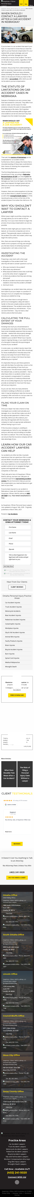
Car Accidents (13, 514)
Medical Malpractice (12, 662)
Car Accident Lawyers (17, 1144)
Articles (23, 8)
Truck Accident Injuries (13, 607)
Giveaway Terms (17, 1193)
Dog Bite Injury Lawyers (17, 1162)
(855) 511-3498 (17, 1046)
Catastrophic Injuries (12, 624)
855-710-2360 (16, 1083)
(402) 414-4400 (16, 957)
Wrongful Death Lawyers (17, 1164)
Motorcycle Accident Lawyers (17, 1149)
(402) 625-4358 (16, 999)
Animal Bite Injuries (12, 637)
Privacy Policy (6, 1193)
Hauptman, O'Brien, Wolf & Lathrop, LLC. (10, 8)
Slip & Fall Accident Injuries (15, 632)
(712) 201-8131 (16, 1038)
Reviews (17, 844)
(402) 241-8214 (16, 1111)
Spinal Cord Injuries (12, 658)
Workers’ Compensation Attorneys (17, 1159)
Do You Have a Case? (17, 877)
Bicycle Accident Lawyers (17, 1154)
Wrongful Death (11, 667)
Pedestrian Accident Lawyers (17, 1152)
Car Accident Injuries (12, 602)
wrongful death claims (18, 196)
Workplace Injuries (11, 628)
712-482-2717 (16, 1074)
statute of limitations (18, 157)
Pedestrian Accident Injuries (15, 620)
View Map (8, 913)
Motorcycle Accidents (12, 611)
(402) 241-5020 (17, 872)
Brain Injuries (10, 645)
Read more (8, 832)
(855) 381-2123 (17, 1120)
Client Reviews (17, 587)
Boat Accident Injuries (13, 615)
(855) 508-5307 (17, 965)
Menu (31, 5)
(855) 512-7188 (17, 1007)
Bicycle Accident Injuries (13, 649)
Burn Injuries (9, 654)
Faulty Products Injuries (13, 641)
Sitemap (17, 1195)
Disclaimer (28, 1193)
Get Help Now (8, 566)
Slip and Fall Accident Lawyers (17, 1157)
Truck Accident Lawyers (17, 1147)
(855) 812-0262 (17, 926)
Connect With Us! (17, 1177)
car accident (14, 79)
